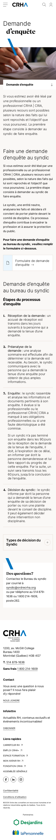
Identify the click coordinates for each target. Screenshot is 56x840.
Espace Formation (14, 755)
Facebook (6, 779)
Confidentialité (10, 790)
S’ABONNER (9, 728)
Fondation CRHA (13, 766)
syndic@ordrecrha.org (21, 587)
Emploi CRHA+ (11, 750)
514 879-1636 (15, 662)
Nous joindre (11, 700)
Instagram (21, 779)
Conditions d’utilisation (14, 797)
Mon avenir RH (11, 760)
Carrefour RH (11, 745)
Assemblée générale (15, 771)
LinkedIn (13, 779)
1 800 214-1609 (27, 668)
